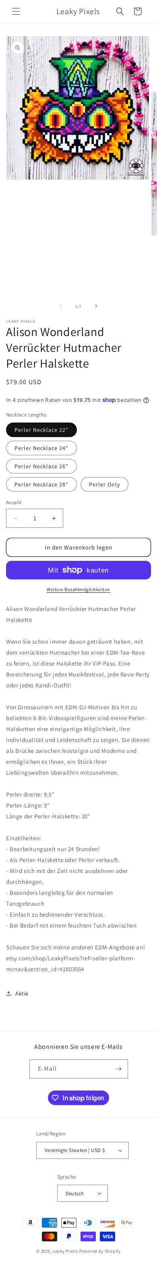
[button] (16, 11)
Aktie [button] (22, 993)
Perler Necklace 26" (41, 466)
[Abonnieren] (119, 1068)
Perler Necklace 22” (41, 429)
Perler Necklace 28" (41, 484)
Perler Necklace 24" (41, 448)
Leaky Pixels (65, 1251)
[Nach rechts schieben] (96, 306)
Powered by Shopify (100, 1251)
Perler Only (104, 484)
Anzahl (13, 502)
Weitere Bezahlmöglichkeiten (78, 589)
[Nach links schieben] (61, 306)
